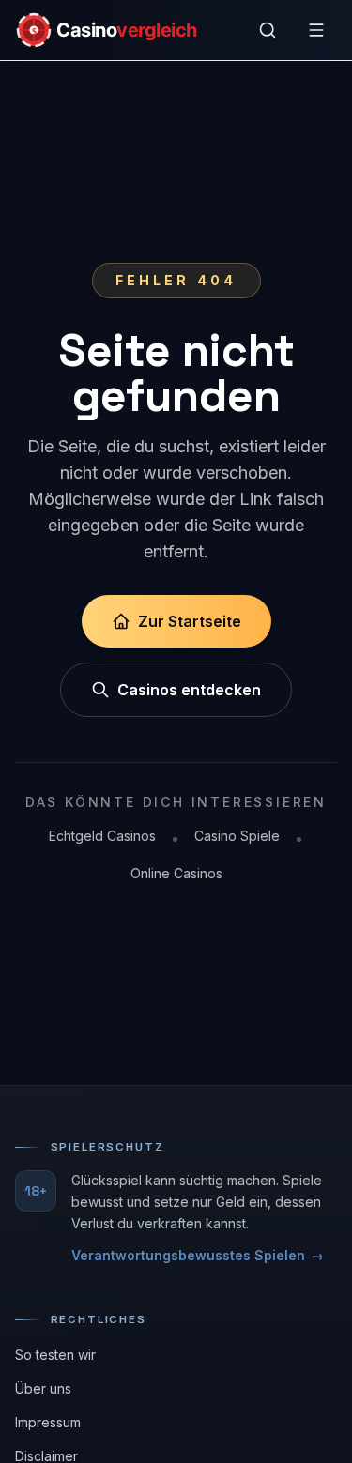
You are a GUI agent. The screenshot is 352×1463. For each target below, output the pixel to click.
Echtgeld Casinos (102, 836)
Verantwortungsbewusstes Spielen (197, 1255)
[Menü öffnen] (316, 30)
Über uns (43, 1388)
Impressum (48, 1422)
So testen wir (55, 1355)
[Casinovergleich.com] (118, 30)
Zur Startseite (189, 621)
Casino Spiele (237, 836)
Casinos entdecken (189, 689)
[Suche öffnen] (267, 30)
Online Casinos (176, 873)
